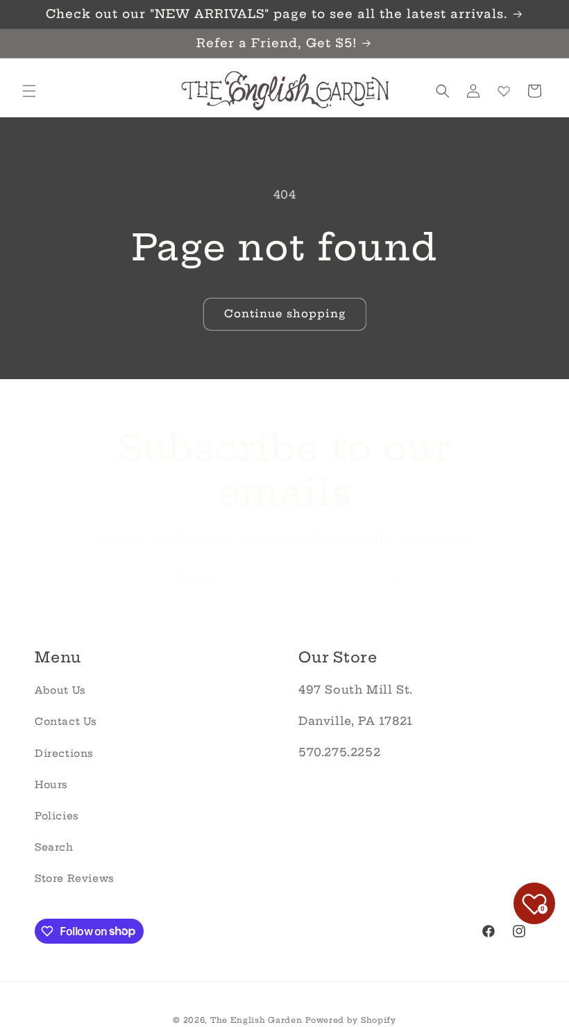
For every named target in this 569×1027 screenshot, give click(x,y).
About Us (60, 690)
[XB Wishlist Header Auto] (504, 91)
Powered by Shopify (350, 1020)
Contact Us (66, 721)
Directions (64, 753)
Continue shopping (285, 313)
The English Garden (256, 1020)
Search (54, 847)
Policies (57, 816)
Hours (51, 784)
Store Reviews (74, 878)
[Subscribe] (393, 579)
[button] (29, 91)
